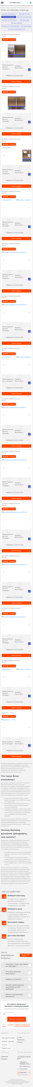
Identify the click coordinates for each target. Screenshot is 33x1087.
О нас (19, 1037)
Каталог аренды (8, 1041)
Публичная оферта (17, 1083)
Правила (4, 1056)
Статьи (19, 1042)
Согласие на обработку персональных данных (17, 1081)
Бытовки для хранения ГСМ (16, 29)
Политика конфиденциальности (17, 1080)
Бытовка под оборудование (10, 26)
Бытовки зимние (26, 26)
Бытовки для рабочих (8, 14)
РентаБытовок (15, 2)
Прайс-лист (6, 1048)
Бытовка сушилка (16, 23)
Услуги (4, 1045)
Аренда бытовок (8, 1038)
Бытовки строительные (9, 20)
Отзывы (4, 1059)
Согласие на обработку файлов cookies (17, 1082)
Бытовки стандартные (24, 17)
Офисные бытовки (24, 14)
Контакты (21, 1040)
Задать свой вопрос (26, 955)
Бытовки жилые (24, 20)
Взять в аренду (16, 81)
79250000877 (23, 1069)
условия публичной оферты (22, 1026)
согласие (11, 1024)
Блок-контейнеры (8, 17)
